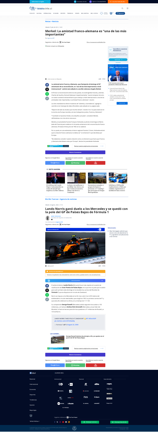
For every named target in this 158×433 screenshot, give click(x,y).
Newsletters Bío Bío (82, 1)
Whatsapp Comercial (91, 422)
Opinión (77, 13)
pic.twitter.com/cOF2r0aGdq (65, 321)
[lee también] (58, 339)
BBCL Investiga (85, 13)
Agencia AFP (50, 38)
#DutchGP (92, 318)
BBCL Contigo (94, 13)
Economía (56, 13)
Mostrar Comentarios (75, 152)
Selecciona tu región (38, 1)
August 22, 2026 (72, 325)
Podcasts (32, 13)
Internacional (47, 13)
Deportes (62, 13)
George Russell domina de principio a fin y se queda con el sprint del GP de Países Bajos (85, 337)
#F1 (87, 318)
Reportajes (33, 410)
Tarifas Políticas (34, 421)
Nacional (39, 13)
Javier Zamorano (56, 216)
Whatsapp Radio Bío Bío (120, 422)
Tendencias (70, 13)
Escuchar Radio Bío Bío (118, 1)
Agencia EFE (59, 222)
